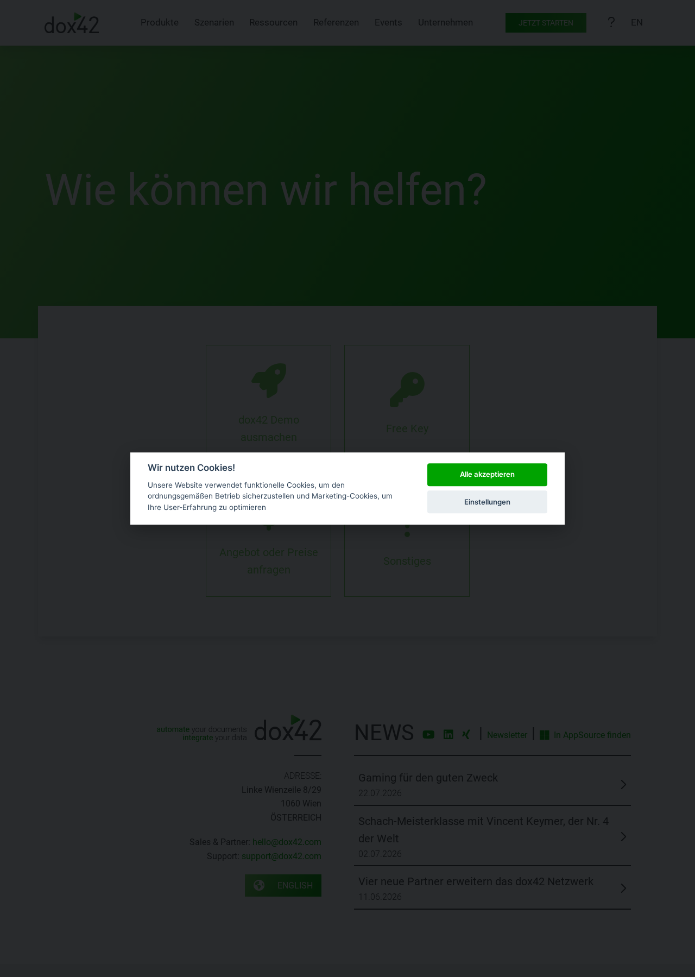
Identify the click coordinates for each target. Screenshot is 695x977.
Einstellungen (487, 501)
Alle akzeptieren (487, 474)
